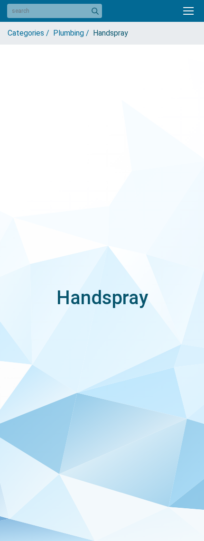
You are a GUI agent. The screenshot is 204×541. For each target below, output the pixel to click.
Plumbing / (73, 32)
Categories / (30, 32)
